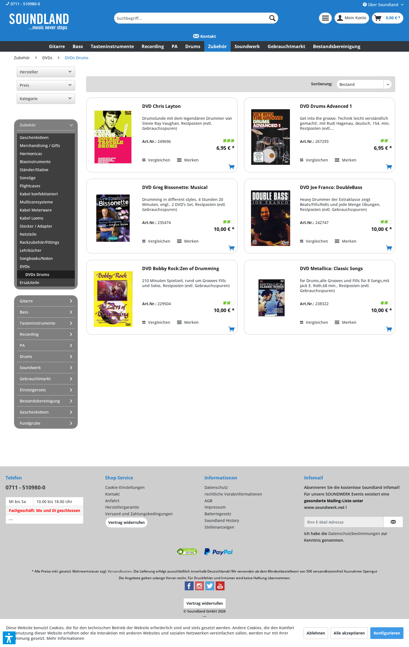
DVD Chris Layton (161, 106)
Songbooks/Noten (36, 258)
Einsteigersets (33, 389)
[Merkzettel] (325, 18)
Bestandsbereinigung (40, 401)
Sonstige (28, 177)
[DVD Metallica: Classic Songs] (270, 299)
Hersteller (29, 71)
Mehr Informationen (65, 638)
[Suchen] (272, 18)
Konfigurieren (387, 633)
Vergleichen (158, 160)
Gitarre (26, 300)
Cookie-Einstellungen (125, 487)
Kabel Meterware (36, 210)
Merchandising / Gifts (40, 145)
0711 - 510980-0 (24, 3)
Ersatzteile (29, 282)
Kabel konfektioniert (39, 193)
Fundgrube (30, 423)
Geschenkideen (34, 137)
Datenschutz (216, 487)
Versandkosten (120, 571)
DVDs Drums (37, 274)
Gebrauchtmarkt (35, 378)
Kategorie (29, 98)
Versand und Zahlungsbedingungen (139, 513)
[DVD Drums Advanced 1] (270, 136)
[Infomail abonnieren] (393, 521)
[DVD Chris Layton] (113, 136)
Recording (29, 334)
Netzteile (28, 234)
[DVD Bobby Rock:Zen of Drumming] (113, 299)
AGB (208, 500)
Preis (24, 85)
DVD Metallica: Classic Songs (331, 269)
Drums (26, 356)
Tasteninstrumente (37, 323)
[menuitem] (196, 18)
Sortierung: (321, 83)
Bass (24, 312)
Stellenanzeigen (219, 527)
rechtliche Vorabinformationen (233, 494)
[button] (9, 637)
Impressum (215, 507)
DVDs (25, 266)
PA (22, 345)
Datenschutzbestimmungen (354, 533)
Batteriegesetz (217, 513)
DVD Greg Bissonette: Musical (175, 187)
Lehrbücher (30, 250)
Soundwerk (30, 367)
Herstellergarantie (122, 507)
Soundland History (221, 520)
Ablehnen (316, 633)
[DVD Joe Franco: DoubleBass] (270, 218)
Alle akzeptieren (349, 633)
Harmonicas (31, 153)
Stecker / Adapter (36, 226)
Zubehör (28, 125)
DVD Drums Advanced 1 (326, 106)
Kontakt (207, 36)
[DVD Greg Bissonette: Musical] (113, 218)
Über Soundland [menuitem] (383, 4)
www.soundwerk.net (324, 507)
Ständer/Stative (34, 169)
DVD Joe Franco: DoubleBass (331, 187)
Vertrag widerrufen (126, 522)
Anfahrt (112, 500)
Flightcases (30, 185)
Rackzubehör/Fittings (39, 242)
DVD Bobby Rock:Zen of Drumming (180, 269)
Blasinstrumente (35, 161)
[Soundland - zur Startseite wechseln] (39, 22)
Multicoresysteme (36, 202)
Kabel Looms (31, 218)
